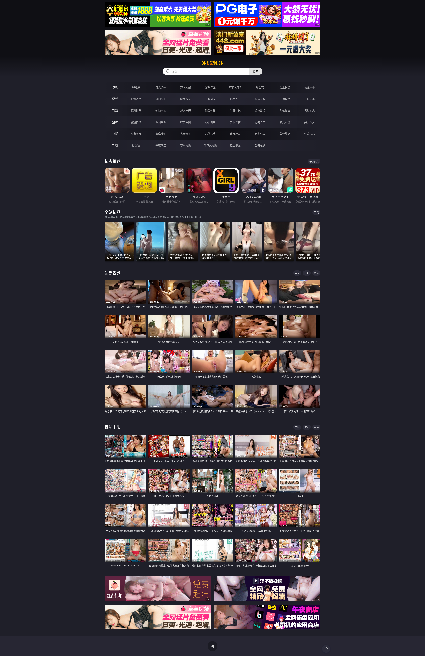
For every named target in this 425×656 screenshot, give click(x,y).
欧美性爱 (210, 110)
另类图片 (309, 122)
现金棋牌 (285, 87)
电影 (115, 110)
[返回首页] (326, 649)
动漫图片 (210, 122)
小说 (115, 133)
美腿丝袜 (235, 122)
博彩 (115, 87)
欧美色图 (185, 122)
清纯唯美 (260, 122)
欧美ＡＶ (185, 99)
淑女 (306, 427)
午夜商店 (160, 145)
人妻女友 (185, 134)
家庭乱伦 (160, 134)
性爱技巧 (309, 134)
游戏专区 (210, 87)
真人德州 (160, 87)
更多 (316, 273)
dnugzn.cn (212, 63)
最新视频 (113, 273)
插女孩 (136, 145)
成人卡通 (185, 110)
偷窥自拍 (136, 122)
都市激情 (136, 134)
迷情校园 (235, 134)
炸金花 (260, 87)
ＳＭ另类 (309, 99)
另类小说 (260, 134)
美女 (297, 273)
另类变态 (309, 110)
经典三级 (260, 110)
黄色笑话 (285, 134)
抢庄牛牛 (309, 87)
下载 (316, 212)
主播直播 (285, 99)
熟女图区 (285, 122)
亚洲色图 (160, 122)
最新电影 (113, 427)
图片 (115, 122)
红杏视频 (235, 145)
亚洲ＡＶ (136, 99)
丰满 (297, 427)
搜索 (255, 71)
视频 (115, 99)
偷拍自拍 (160, 110)
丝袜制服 (260, 99)
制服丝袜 (235, 110)
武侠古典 (210, 134)
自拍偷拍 (160, 99)
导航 (115, 145)
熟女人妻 (235, 99)
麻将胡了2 (235, 87)
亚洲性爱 (136, 110)
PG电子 (135, 87)
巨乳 (306, 273)
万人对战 (185, 87)
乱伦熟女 (285, 110)
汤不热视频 (210, 145)
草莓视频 (185, 145)
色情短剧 (260, 145)
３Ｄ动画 (210, 99)
